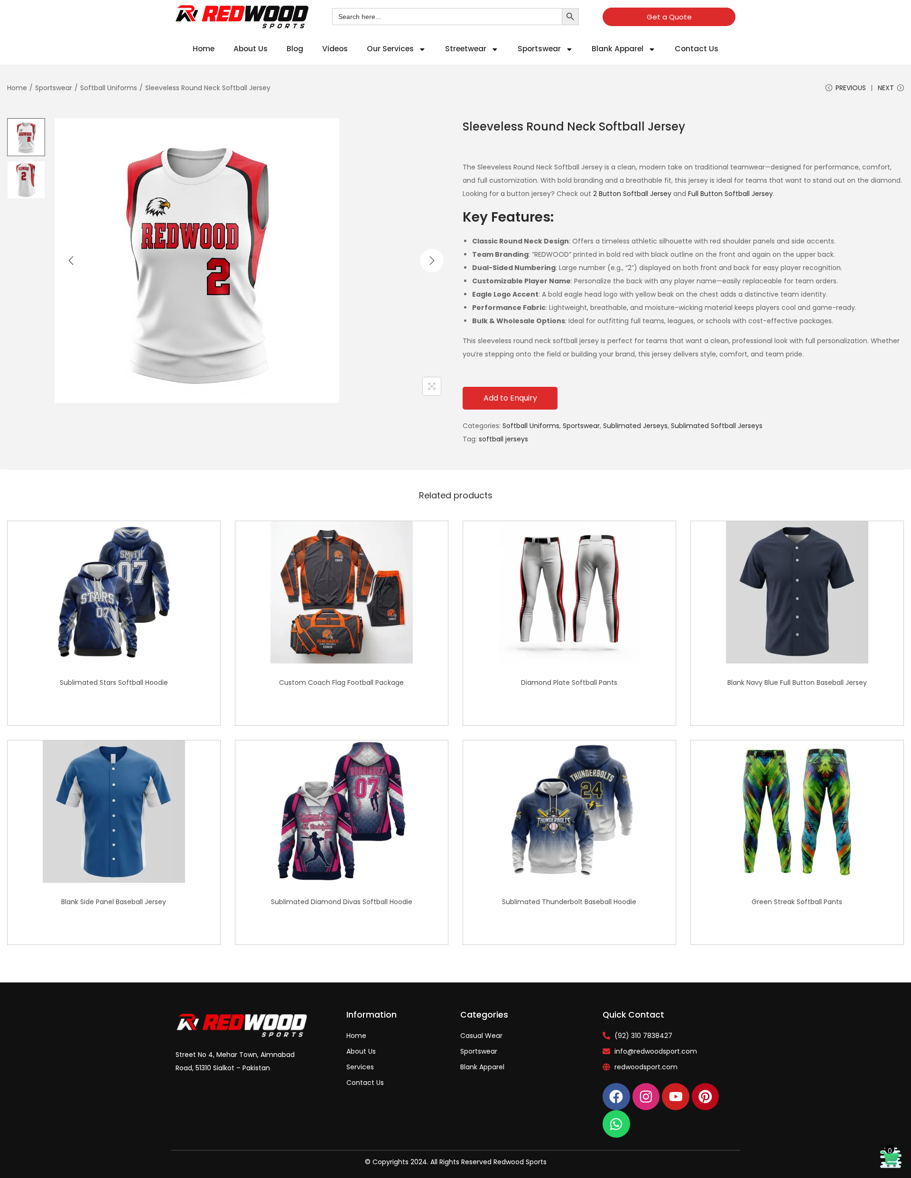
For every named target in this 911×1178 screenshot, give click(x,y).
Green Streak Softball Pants (797, 902)
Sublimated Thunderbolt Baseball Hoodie (569, 902)
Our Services (390, 48)
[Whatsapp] (616, 1124)
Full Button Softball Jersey (730, 193)
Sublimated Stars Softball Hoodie (114, 682)
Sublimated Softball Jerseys (716, 425)
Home (203, 48)
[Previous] (71, 260)
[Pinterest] (705, 1097)
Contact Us (696, 48)
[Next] (432, 260)
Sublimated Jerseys (635, 425)
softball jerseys (503, 439)
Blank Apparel (617, 48)
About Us (250, 48)
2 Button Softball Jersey (632, 193)
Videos (335, 48)
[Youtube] (675, 1097)
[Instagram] (646, 1097)
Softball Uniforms (108, 88)
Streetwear (465, 48)
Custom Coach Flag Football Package (341, 682)
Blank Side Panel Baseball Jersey (113, 902)
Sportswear (539, 48)
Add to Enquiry (510, 398)
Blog (295, 48)
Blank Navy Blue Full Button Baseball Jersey (797, 682)
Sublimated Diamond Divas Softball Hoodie (341, 902)
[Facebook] (616, 1097)
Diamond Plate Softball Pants (569, 682)
